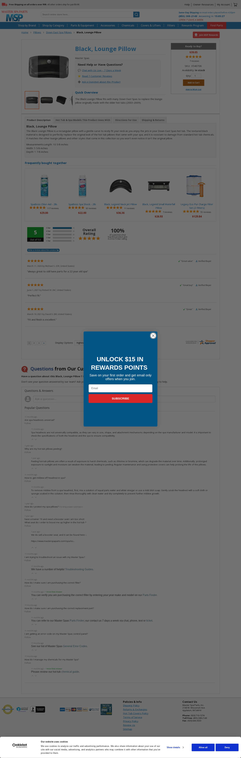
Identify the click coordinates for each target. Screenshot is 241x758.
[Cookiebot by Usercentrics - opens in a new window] (19, 746)
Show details (173, 747)
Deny (227, 747)
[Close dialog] (153, 336)
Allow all (203, 747)
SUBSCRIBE (120, 398)
